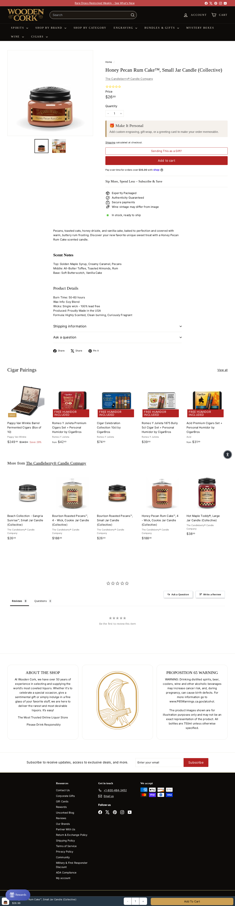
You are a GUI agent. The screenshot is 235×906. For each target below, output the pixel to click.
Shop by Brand (49, 27)
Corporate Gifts (65, 795)
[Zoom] (50, 93)
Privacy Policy (64, 851)
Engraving (124, 27)
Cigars (38, 36)
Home (109, 62)
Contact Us (63, 790)
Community (63, 857)
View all (222, 370)
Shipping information (70, 326)
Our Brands (63, 823)
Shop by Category (90, 27)
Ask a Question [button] (180, 594)
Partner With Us (65, 829)
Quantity (111, 106)
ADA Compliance (66, 872)
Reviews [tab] (17, 601)
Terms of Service (66, 846)
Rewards (61, 806)
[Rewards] (18, 894)
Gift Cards (62, 801)
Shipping (110, 142)
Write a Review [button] (212, 594)
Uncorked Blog (65, 812)
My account (63, 878)
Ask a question (65, 337)
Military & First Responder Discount (71, 864)
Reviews (61, 818)
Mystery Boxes (200, 27)
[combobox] (93, 15)
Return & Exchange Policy (72, 834)
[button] (227, 454)
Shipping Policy (65, 840)
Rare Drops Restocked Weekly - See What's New (105, 3)
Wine (16, 36)
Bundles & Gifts (160, 27)
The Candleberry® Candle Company (129, 78)
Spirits (18, 27)
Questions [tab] (40, 601)
